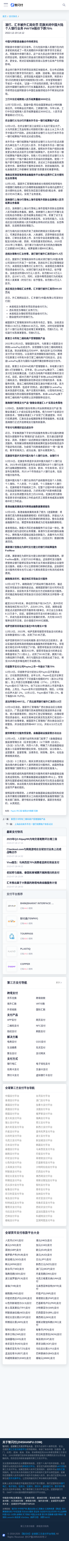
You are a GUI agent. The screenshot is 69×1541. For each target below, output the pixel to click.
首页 (5, 16)
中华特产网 (22, 1509)
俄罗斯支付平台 (44, 1114)
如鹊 (56, 1514)
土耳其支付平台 (13, 1167)
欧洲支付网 (42, 1498)
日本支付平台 (12, 1145)
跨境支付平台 (29, 1466)
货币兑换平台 (15, 1478)
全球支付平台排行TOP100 (23, 1504)
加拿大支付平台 (44, 1105)
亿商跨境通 (49, 1509)
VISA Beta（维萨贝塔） (30, 1517)
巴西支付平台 (43, 1171)
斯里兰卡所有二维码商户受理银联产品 (28, 819)
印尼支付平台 (12, 1158)
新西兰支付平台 (44, 1127)
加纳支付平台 (43, 1194)
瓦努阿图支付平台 (45, 1220)
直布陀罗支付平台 (45, 1131)
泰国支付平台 (12, 1149)
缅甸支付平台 (12, 1220)
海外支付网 (43, 1501)
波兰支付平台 (43, 1136)
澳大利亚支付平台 (14, 1127)
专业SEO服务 (27, 1512)
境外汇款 (61, 1469)
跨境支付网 (31, 1501)
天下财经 (26, 1514)
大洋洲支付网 (17, 1501)
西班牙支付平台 (44, 1207)
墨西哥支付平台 (44, 1176)
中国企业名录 (35, 1514)
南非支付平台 (43, 1189)
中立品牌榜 (61, 1512)
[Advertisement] (34, 1401)
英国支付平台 (12, 1109)
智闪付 (14, 1509)
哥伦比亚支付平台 (14, 1176)
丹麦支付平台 (12, 1131)
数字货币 (59, 1486)
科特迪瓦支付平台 (14, 1203)
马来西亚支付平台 (45, 1149)
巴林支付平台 (12, 1216)
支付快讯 (13, 16)
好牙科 (54, 1512)
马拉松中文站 (45, 1512)
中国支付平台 (12, 1096)
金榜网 (19, 1514)
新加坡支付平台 (44, 1140)
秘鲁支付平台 (12, 1189)
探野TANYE (45, 1517)
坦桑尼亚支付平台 (45, 1203)
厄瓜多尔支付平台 (14, 1185)
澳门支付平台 (43, 1100)
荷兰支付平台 (43, 1122)
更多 (58, 982)
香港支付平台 (12, 1100)
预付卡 (38, 1486)
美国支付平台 (12, 1105)
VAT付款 (60, 1466)
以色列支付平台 (13, 1162)
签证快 (36, 1512)
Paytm (13, 811)
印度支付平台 (43, 1154)
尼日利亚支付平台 (14, 1194)
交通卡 (30, 1486)
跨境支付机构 (43, 1526)
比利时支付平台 (13, 1136)
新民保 (17, 1517)
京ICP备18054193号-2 (35, 1537)
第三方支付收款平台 (18, 1449)
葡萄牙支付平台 (13, 1207)
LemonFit (10, 1517)
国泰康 (50, 1514)
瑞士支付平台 (12, 1122)
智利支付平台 (43, 1185)
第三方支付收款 (27, 1526)
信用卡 (22, 1486)
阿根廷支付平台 (13, 1180)
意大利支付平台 (13, 1118)
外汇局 (19, 811)
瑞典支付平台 (43, 1118)
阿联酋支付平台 (13, 1171)
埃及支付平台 (12, 1198)
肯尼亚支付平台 (44, 1198)
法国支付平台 (43, 1109)
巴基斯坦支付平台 (45, 1162)
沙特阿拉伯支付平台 (46, 1167)
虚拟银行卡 (48, 1486)
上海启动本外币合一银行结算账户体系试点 (33, 824)
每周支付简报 (27, 811)
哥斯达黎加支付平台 (46, 1180)
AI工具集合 (39, 1509)
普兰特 (44, 1514)
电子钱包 (13, 1486)
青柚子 (61, 1514)
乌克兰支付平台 (13, 1140)
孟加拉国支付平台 (45, 1211)
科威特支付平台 (44, 1216)
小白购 (13, 1514)
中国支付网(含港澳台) (12, 1498)
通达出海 (31, 1509)
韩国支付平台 (43, 1145)
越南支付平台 (12, 1154)
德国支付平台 (12, 1114)
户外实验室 (16, 1512)
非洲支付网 (55, 1498)
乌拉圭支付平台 (13, 1211)
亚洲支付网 (29, 1498)
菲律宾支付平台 (44, 1158)
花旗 (36, 811)
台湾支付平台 (43, 1096)
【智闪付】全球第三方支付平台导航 (38, 1533)
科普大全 (6, 1514)
